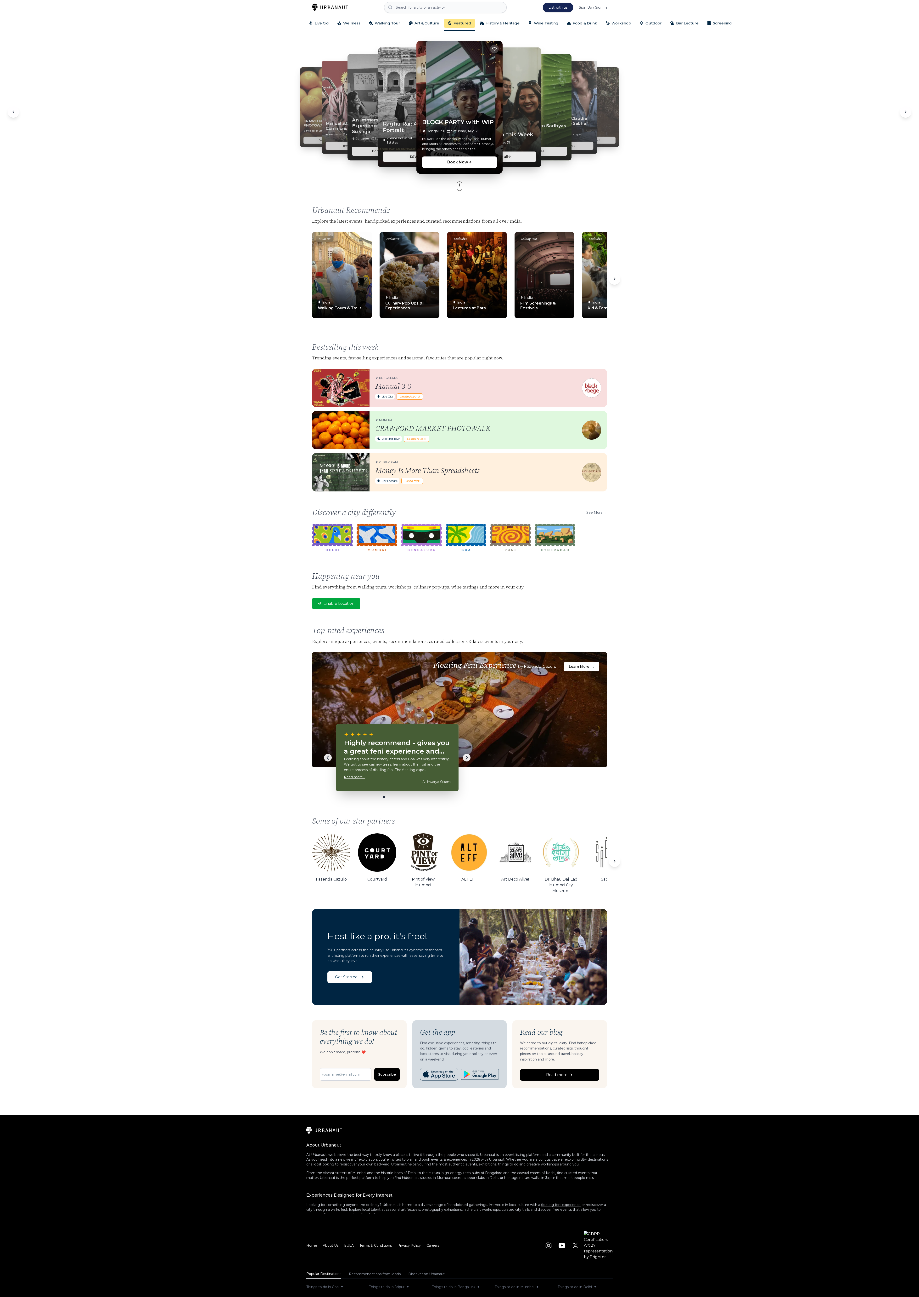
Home (311, 1245)
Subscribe (387, 1074)
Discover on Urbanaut (426, 1274)
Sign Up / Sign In (593, 7)
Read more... (354, 777)
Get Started (346, 977)
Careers (432, 1245)
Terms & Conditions (375, 1245)
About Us (330, 1245)
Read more (556, 1074)
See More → (596, 512)
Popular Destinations (323, 1274)
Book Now (286, 129)
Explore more (631, 129)
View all (501, 157)
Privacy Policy (409, 1245)
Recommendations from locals (375, 1274)
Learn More (581, 666)
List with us (558, 7)
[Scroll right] (614, 279)
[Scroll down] (459, 186)
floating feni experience (561, 1205)
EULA (349, 1245)
